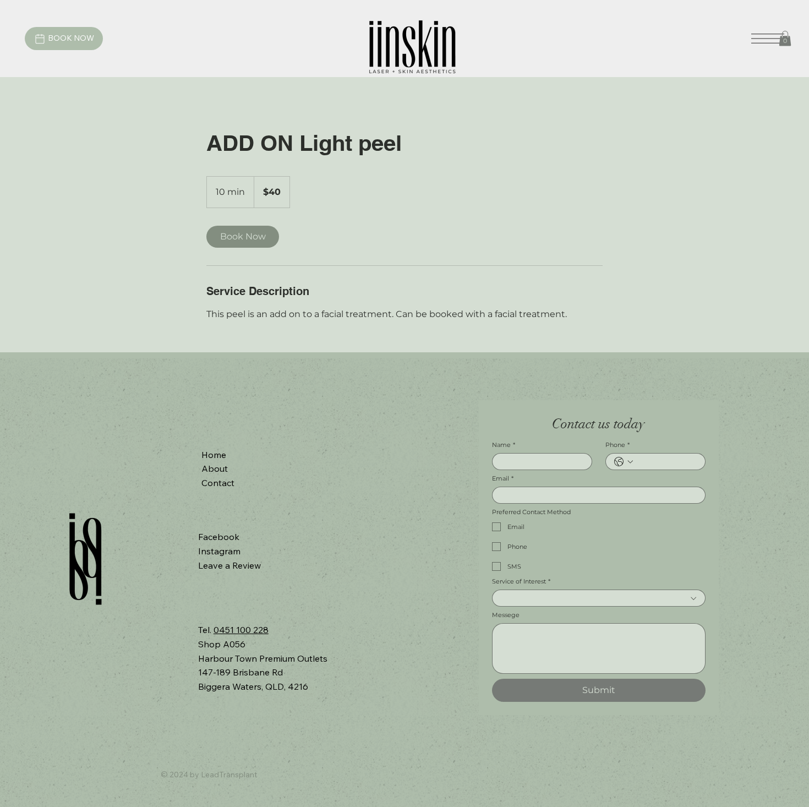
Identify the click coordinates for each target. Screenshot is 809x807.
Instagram (219, 551)
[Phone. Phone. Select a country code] (624, 461)
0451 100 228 (241, 629)
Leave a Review (229, 565)
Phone (617, 445)
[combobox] (599, 598)
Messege (506, 615)
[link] (242, 237)
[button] (785, 38)
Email (502, 478)
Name (503, 445)
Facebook (218, 536)
